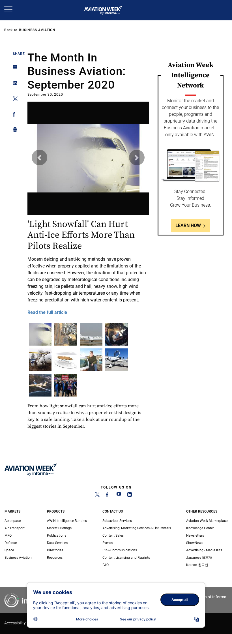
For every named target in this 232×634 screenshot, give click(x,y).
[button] (39, 157)
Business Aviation (37, 30)
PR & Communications (119, 550)
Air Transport (15, 528)
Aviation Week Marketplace (206, 521)
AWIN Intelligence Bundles (67, 521)
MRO (8, 535)
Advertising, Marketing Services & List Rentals (136, 528)
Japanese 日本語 (199, 558)
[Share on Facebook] (13, 115)
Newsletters (195, 535)
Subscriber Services (117, 521)
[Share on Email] (13, 68)
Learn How (188, 225)
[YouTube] (119, 496)
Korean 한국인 (197, 565)
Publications (56, 535)
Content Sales (113, 535)
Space (9, 550)
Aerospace (13, 521)
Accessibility (15, 623)
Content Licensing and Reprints (126, 558)
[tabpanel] (88, 209)
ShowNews (194, 543)
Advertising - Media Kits (204, 550)
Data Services (57, 543)
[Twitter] (97, 496)
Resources (55, 558)
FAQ (105, 565)
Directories (55, 550)
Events (107, 543)
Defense (11, 543)
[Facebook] (108, 496)
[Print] (13, 130)
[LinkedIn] (129, 496)
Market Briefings (59, 528)
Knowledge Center (200, 528)
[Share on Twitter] (13, 99)
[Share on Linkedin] (13, 84)
